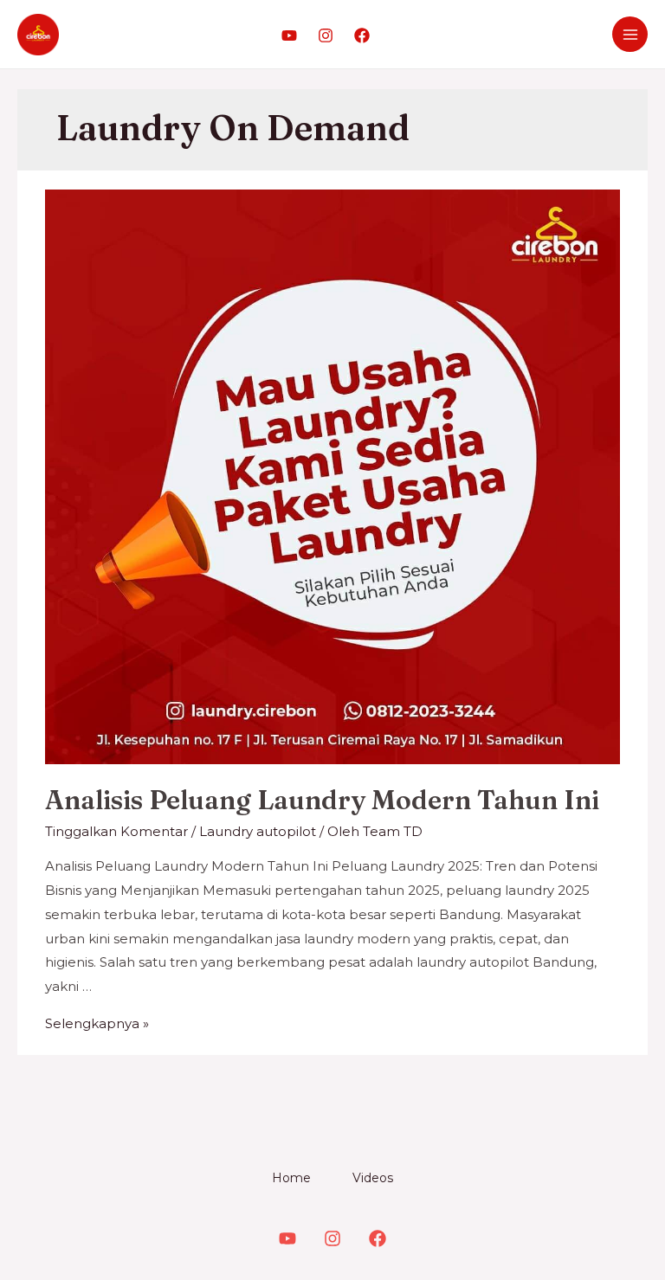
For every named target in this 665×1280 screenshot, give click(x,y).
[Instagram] (325, 35)
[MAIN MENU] (630, 34)
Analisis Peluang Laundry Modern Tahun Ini (322, 800)
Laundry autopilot (257, 831)
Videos (372, 1178)
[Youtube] (289, 35)
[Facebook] (362, 35)
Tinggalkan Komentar (116, 831)
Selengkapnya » (97, 1023)
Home (291, 1178)
